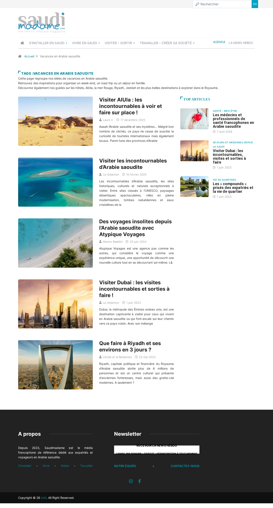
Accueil (29, 56)
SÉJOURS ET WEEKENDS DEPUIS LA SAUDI (233, 144)
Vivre (45, 465)
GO (255, 4)
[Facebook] (139, 481)
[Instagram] (131, 481)
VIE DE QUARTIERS (224, 179)
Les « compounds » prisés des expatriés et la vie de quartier (233, 187)
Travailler (86, 465)
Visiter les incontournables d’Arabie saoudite (133, 164)
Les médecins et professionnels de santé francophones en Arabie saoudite (233, 121)
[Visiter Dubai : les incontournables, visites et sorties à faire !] (194, 150)
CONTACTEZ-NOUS (185, 466)
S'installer (24, 465)
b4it (43, 497)
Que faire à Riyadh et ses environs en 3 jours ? (130, 346)
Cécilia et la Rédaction (117, 357)
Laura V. (108, 120)
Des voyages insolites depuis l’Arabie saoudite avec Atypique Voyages (135, 227)
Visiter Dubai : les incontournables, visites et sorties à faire (229, 156)
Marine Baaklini (113, 241)
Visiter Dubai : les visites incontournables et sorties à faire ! (134, 288)
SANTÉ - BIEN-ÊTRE (225, 110)
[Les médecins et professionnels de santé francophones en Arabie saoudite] (194, 118)
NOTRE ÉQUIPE (125, 466)
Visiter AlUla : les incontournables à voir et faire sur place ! (130, 106)
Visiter (65, 465)
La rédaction (111, 174)
